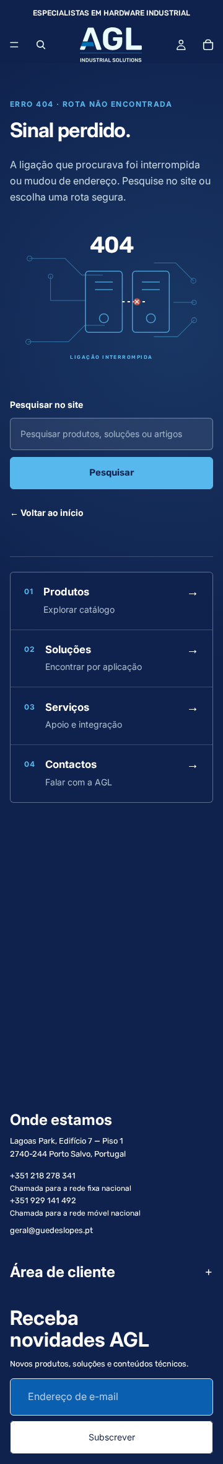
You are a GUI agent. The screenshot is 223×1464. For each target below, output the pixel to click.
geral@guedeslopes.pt (51, 1230)
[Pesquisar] (41, 44)
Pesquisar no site (46, 404)
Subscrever (112, 1436)
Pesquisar (111, 472)
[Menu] (14, 44)
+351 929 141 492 (43, 1200)
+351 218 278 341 (43, 1175)
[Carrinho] (208, 44)
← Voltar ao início (47, 512)
